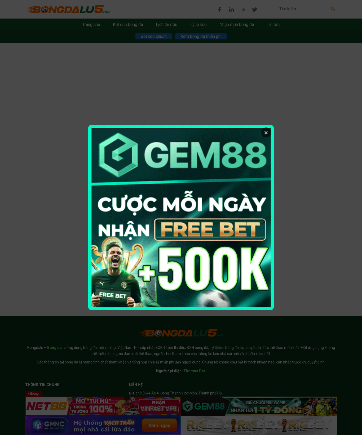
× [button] (266, 132)
